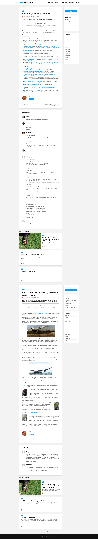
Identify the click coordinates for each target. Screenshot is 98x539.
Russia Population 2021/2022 (70, 307)
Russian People (64, 2)
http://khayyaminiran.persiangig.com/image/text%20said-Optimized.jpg (40, 200)
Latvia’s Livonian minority (29, 50)
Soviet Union (67, 57)
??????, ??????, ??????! (37, 44)
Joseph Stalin (67, 319)
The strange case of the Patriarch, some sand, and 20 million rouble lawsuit (50, 239)
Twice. (29, 60)
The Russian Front (43, 65)
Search (71, 11)
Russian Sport (57, 2)
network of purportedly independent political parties (36, 71)
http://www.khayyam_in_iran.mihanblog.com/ (35, 206)
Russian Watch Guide (43, 313)
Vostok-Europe (50, 338)
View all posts (31, 434)
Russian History (50, 2)
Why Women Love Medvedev (36, 68)
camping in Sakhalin (32, 59)
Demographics (67, 36)
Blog (43, 235)
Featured (66, 38)
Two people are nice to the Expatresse (31, 84)
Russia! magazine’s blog (35, 90)
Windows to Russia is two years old (31, 38)
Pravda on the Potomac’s (29, 69)
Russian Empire (67, 47)
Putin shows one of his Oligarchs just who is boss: (34, 75)
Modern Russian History (69, 43)
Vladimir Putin (67, 59)
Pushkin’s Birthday (36, 40)
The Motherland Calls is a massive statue (32, 81)
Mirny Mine (67, 19)
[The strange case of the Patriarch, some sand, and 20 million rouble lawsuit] (30, 240)
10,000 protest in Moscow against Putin (33, 254)
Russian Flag (67, 26)
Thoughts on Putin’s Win (28, 271)
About (48, 536)
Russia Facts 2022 (68, 24)
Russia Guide (67, 45)
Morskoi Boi (26, 91)
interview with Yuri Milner (50, 52)
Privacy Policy (54, 536)
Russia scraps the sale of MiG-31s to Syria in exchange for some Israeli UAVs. (39, 74)
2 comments (33, 297)
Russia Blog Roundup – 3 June (49, 531)
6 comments (33, 16)
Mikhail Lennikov (27, 55)
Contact (50, 536)
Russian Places (71, 2)
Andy (24, 16)
